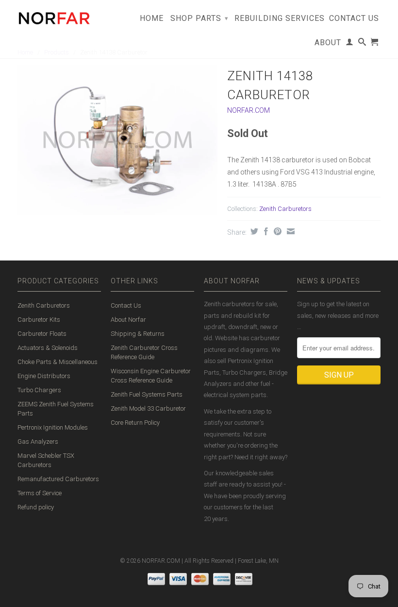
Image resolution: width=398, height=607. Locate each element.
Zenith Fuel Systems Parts (146, 394)
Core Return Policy (135, 422)
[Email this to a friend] (289, 231)
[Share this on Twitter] (253, 231)
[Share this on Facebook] (265, 231)
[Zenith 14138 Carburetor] (117, 140)
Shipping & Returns (138, 333)
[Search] (362, 44)
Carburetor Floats (41, 333)
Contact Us (354, 18)
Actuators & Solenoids (47, 347)
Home (152, 18)
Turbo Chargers (39, 390)
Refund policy (35, 507)
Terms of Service (39, 493)
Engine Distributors (43, 376)
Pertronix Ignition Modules (52, 427)
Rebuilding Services (279, 18)
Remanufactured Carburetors (58, 479)
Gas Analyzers (37, 441)
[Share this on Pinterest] (276, 231)
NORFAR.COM (248, 110)
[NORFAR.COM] (53, 15)
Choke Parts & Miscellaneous (57, 361)
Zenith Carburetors (285, 208)
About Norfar (128, 319)
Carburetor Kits (38, 319)
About (328, 42)
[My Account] (350, 44)
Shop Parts (199, 18)
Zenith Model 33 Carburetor (148, 408)
